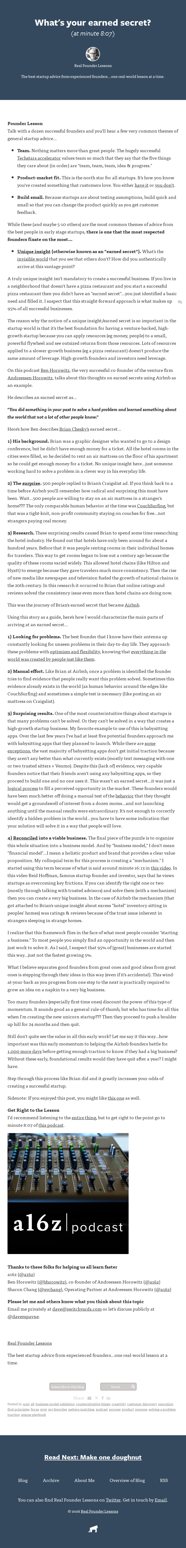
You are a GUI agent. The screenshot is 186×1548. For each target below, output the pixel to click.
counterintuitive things (93, 1403)
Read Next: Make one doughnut (93, 1457)
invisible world (32, 258)
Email (161, 1499)
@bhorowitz (52, 1281)
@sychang (50, 1289)
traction (14, 1414)
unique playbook (33, 1414)
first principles (19, 1409)
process (115, 1409)
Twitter (113, 1499)
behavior (125, 795)
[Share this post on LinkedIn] (110, 1398)
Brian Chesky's (74, 428)
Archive (51, 1480)
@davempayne (23, 1316)
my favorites (57, 1409)
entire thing (84, 1117)
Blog (23, 1480)
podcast (102, 1409)
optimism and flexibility (75, 651)
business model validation (55, 1403)
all (32, 1403)
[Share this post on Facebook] (103, 1398)
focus (35, 1409)
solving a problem (162, 1409)
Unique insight (34, 251)
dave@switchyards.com (77, 1308)
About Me (84, 1480)
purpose (141, 1409)
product (128, 1409)
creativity (119, 1403)
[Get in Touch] (180, 301)
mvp (43, 1409)
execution (165, 1403)
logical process (23, 788)
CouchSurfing (151, 505)
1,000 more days (25, 1051)
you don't (164, 184)
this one (116, 1097)
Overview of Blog (127, 1480)
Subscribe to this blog (67, 1386)
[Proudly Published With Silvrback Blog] (93, 1530)
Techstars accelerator (39, 157)
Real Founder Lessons (93, 65)
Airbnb (132, 604)
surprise (31, 483)
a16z (26, 1403)
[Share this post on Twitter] (97, 1398)
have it (141, 184)
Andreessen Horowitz (30, 377)
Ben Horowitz (55, 370)
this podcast (51, 1124)
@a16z (26, 1274)
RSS (164, 1480)
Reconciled (25, 837)
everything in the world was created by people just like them (87, 654)
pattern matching (81, 1409)
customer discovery (142, 1403)
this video (161, 867)
